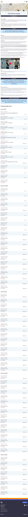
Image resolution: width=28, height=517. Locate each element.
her (21, 95)
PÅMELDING (24, 143)
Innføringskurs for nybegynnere (23, 71)
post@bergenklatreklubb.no (4, 511)
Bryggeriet (21, 20)
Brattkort (21, 23)
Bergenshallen (7, 21)
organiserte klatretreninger (11, 91)
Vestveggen (23, 19)
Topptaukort (25, 23)
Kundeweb (25, 502)
